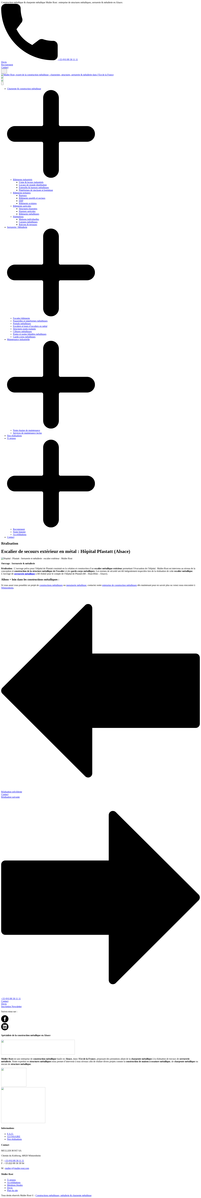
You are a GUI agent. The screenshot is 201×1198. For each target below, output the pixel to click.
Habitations (18, 216)
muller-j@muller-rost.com (17, 1168)
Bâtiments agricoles (22, 206)
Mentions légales (15, 1185)
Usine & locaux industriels (31, 182)
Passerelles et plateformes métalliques (30, 321)
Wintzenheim (7, 588)
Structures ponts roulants (24, 329)
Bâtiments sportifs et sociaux (32, 198)
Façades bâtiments (21, 318)
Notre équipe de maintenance (26, 430)
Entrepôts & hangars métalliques (34, 187)
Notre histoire (19, 532)
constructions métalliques (51, 585)
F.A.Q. (10, 1134)
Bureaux (23, 195)
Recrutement (7, 64)
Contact (4, 67)
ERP (21, 200)
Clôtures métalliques (22, 331)
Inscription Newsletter (11, 1006)
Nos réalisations (14, 435)
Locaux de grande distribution (33, 185)
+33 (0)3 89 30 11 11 (68, 59)
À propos (11, 438)
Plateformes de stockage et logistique (36, 190)
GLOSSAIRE (13, 1136)
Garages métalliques (28, 222)
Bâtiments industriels (22, 179)
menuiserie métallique (76, 585)
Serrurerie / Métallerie (17, 227)
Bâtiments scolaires (28, 203)
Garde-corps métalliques (24, 337)
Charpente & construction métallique (24, 88)
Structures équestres (28, 208)
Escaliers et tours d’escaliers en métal (30, 326)
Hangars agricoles (27, 211)
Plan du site (12, 1190)
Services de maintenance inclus (27, 433)
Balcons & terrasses (28, 224)
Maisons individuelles (29, 219)
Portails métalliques (22, 323)
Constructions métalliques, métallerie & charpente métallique (63, 1195)
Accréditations (19, 534)
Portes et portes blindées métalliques (29, 334)
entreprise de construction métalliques (119, 585)
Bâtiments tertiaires (22, 193)
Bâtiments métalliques (29, 214)
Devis (4, 62)
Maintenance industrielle (18, 339)
